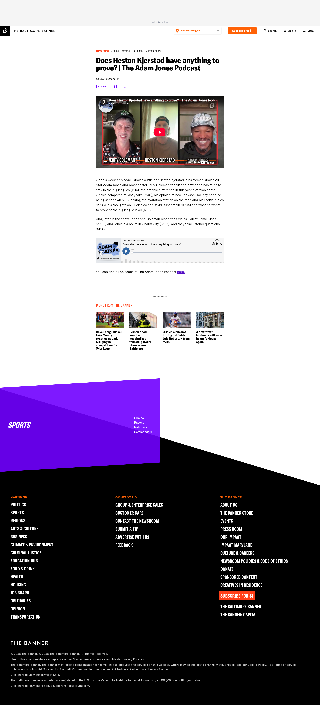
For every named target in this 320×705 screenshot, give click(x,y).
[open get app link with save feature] (125, 86)
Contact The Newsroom (137, 521)
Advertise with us (160, 22)
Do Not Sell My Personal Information (80, 669)
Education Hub (24, 561)
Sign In (292, 30)
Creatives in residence (241, 585)
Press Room (231, 529)
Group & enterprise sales (139, 505)
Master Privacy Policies (128, 659)
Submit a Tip (127, 529)
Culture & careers (237, 553)
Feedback (124, 545)
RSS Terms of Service (282, 665)
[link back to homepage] (29, 643)
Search (272, 30)
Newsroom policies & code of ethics (254, 561)
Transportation (26, 617)
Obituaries (21, 601)
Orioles (115, 51)
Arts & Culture (24, 529)
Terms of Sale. (50, 675)
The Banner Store (236, 513)
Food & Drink (23, 569)
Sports (102, 50)
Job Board (20, 593)
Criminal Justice (26, 553)
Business (19, 537)
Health (17, 577)
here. (181, 272)
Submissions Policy (24, 669)
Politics (18, 504)
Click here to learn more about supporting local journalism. (50, 686)
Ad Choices (46, 669)
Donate (227, 569)
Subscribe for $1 (242, 31)
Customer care (130, 513)
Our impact (231, 537)
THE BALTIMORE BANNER (240, 606)
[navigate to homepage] (27, 31)
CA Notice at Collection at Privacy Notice (140, 669)
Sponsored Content (239, 577)
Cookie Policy (257, 665)
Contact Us (126, 497)
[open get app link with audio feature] (115, 86)
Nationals (137, 51)
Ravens (126, 51)
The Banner (231, 497)
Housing (18, 585)
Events (226, 521)
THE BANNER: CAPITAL (238, 614)
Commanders (153, 51)
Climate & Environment (32, 545)
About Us (228, 505)
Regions (18, 520)
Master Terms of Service (89, 659)
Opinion (18, 609)
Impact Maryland (236, 545)
